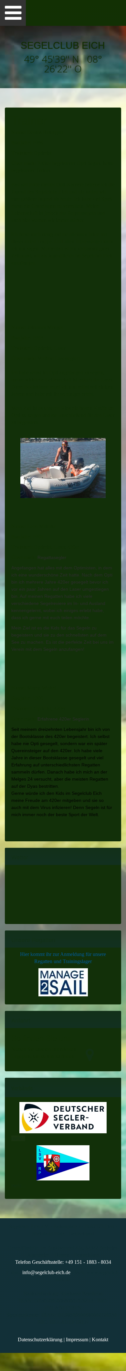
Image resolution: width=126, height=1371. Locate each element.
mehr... (18, 1138)
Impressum (77, 1339)
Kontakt (100, 1339)
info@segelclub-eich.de (46, 1272)
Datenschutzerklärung (40, 1339)
